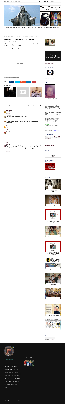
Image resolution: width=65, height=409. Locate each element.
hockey (8, 378)
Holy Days (15, 366)
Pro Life (19, 1)
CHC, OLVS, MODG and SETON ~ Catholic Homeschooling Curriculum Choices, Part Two (53, 253)
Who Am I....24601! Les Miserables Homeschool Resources (8, 99)
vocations (6, 387)
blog (12, 375)
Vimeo (52, 63)
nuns (18, 379)
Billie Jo (7, 115)
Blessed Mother (13, 364)
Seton (12, 372)
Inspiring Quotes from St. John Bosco (53, 315)
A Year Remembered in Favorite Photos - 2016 (21, 98)
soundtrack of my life (19, 36)
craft (5, 376)
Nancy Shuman (8, 110)
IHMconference (15, 367)
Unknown (7, 125)
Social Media (16, 372)
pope (13, 381)
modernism (11, 379)
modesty (15, 379)
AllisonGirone (47, 63)
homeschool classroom (17, 378)
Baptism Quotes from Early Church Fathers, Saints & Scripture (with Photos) (53, 300)
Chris (7, 131)
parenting (6, 381)
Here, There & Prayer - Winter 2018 (51, 62)
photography (13, 36)
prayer (16, 381)
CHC (17, 364)
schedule (12, 384)
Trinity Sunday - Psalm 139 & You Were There (35, 98)
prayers (19, 381)
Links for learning (7, 369)
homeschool (12, 378)
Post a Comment (8, 153)
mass (5, 379)
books (18, 375)
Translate (52, 339)
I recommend (10, 367)
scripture (16, 384)
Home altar (6, 367)
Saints (10, 372)
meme (8, 379)
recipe (5, 384)
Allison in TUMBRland (49, 145)
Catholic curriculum (7, 366)
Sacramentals (6, 372)
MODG (11, 369)
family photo (13, 376)
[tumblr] (39, 1)
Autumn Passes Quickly (7, 364)
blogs (15, 375)
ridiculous (8, 384)
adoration (6, 375)
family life (8, 36)
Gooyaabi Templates (24, 400)
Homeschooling (9, 1)
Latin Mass (15, 1)
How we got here (53, 284)
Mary (14, 369)
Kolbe (19, 367)
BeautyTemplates (13, 400)
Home (5, 1)
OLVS (17, 369)
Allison (7, 144)
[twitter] (41, 1)
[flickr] (47, 1)
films (5, 378)
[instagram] (45, 1)
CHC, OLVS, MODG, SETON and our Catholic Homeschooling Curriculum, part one (53, 221)
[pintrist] (44, 1)
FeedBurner (55, 156)
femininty (17, 376)
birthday (9, 375)
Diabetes (12, 366)
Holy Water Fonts (53, 205)
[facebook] (42, 1)
